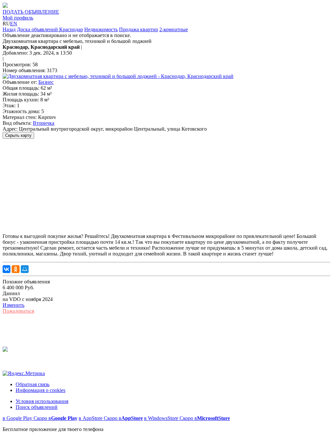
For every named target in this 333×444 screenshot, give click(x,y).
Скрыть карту (18, 135)
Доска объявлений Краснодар (50, 29)
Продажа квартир (138, 29)
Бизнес (46, 82)
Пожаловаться (18, 311)
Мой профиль (18, 17)
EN (13, 23)
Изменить (13, 305)
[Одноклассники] (16, 269)
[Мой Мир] (25, 269)
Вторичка (43, 123)
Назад (9, 29)
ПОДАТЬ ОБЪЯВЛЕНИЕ (31, 12)
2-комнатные (173, 29)
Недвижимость (101, 29)
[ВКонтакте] (6, 269)
